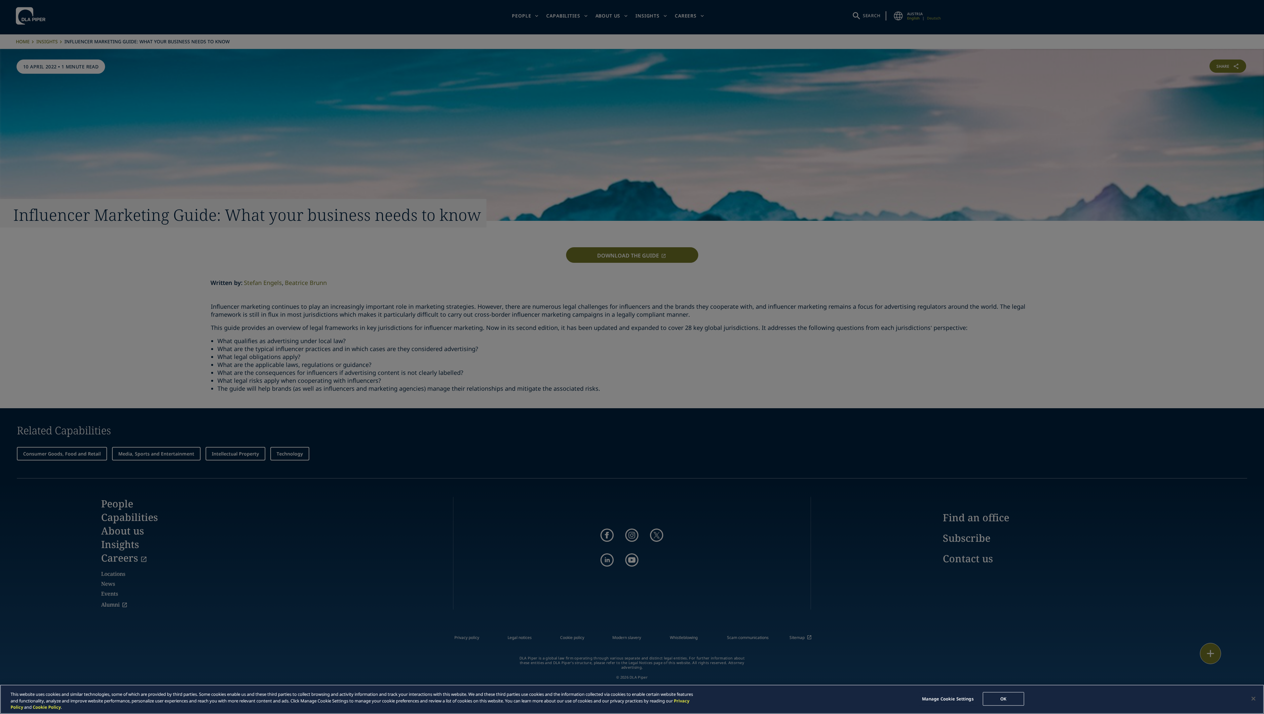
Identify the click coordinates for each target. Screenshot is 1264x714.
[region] (632, 699)
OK (1003, 698)
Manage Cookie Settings (948, 698)
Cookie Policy (47, 707)
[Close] (1253, 698)
